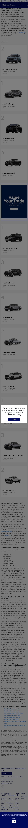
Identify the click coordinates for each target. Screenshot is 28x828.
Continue (14, 419)
